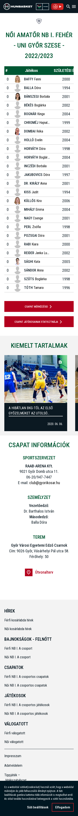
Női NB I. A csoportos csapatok (26, 685)
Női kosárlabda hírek (18, 629)
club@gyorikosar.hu (44, 482)
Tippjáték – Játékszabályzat (13, 777)
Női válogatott (13, 742)
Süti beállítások (37, 807)
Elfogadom (62, 807)
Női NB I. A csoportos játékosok (26, 714)
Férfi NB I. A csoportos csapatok (27, 677)
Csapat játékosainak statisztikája (36, 321)
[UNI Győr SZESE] (39, 21)
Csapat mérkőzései (36, 306)
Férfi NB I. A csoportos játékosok (27, 705)
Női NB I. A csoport (17, 657)
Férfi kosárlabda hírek (18, 620)
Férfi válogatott (14, 733)
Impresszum (12, 756)
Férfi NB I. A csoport (18, 648)
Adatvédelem (13, 765)
